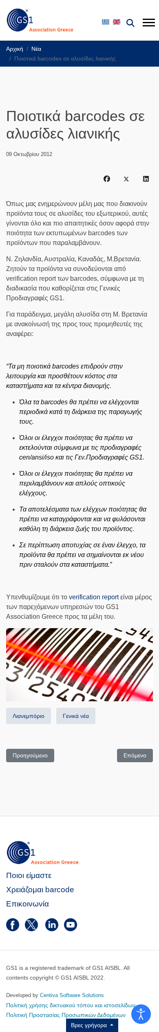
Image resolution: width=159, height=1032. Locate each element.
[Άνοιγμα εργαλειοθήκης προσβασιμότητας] (141, 1014)
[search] (130, 23)
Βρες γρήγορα (89, 1025)
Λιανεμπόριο (28, 716)
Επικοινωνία (27, 904)
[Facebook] (107, 179)
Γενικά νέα (76, 716)
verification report (94, 597)
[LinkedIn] (146, 179)
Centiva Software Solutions (72, 995)
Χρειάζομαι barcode (40, 889)
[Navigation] (148, 22)
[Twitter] (126, 179)
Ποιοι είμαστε (28, 875)
